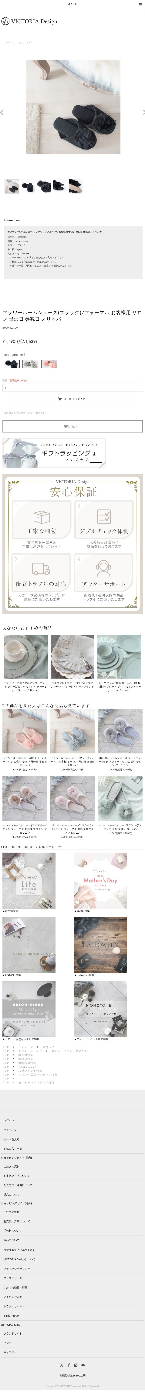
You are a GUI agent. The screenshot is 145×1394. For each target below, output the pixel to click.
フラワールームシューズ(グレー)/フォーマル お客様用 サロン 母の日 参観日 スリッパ (72, 761)
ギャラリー (10, 1352)
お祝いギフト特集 (30, 1070)
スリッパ (25, 42)
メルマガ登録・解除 (15, 1287)
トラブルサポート (14, 1306)
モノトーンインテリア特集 (36, 1082)
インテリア (25, 1047)
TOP (7, 42)
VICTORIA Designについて (19, 1259)
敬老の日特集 (27, 1062)
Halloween (27, 1066)
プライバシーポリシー (17, 1268)
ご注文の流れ (11, 1166)
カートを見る (11, 1139)
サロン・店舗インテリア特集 (38, 1074)
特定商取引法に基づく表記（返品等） (24, 412)
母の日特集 (25, 1058)
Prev (3, 113)
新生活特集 (25, 1055)
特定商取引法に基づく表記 (19, 1249)
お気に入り (74, 426)
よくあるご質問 (13, 1296)
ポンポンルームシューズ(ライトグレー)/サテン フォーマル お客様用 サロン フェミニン (120, 761)
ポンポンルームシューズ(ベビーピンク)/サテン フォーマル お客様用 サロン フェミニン (72, 829)
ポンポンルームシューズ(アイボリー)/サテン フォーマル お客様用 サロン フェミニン (25, 829)
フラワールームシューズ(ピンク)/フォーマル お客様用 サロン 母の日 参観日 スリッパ (25, 761)
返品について (11, 1194)
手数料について (13, 1230)
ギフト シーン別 (30, 1051)
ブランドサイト (13, 1333)
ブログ (8, 1342)
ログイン (9, 1120)
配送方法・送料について (18, 1185)
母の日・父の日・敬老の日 (70, 1051)
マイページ (10, 1129)
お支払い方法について (17, 1175)
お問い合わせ (11, 1315)
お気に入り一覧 (13, 1148)
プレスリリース (13, 1278)
